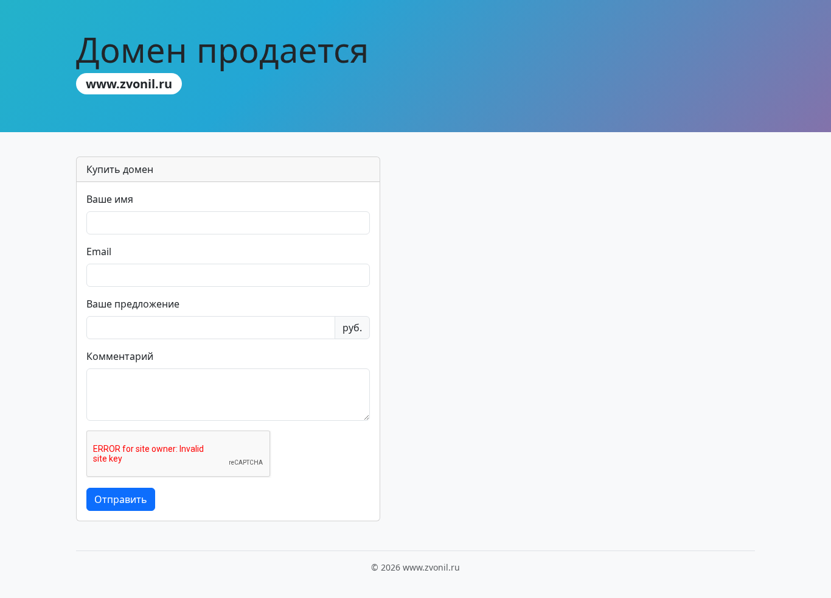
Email (98, 251)
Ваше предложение (132, 304)
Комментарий (119, 356)
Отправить (120, 499)
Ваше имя (109, 199)
